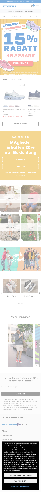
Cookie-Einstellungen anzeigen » (20, 486)
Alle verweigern (20, 481)
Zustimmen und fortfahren (20, 475)
